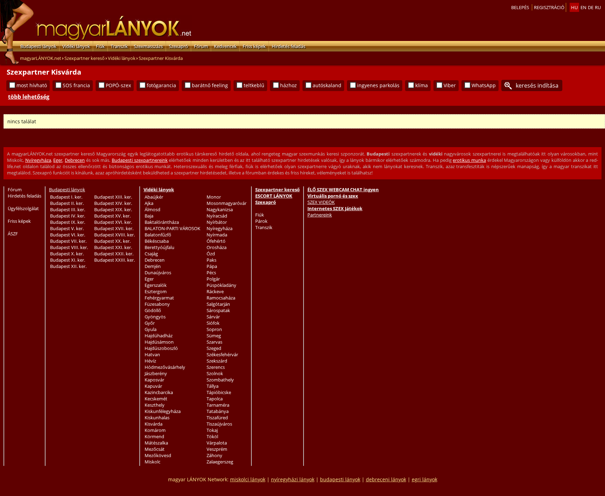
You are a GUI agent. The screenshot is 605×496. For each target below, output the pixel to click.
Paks (211, 260)
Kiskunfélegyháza (163, 411)
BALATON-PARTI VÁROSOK (172, 228)
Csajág (151, 253)
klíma (421, 85)
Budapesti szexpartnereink (140, 160)
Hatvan (152, 354)
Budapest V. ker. (67, 228)
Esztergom (156, 291)
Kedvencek (225, 46)
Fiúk (100, 46)
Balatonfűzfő (158, 235)
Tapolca (215, 398)
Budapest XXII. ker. (113, 253)
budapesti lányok (340, 479)
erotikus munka (469, 160)
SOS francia (76, 85)
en (583, 7)
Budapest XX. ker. (112, 241)
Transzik (119, 46)
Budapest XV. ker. (112, 216)
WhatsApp (484, 85)
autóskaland (327, 85)
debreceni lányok (386, 479)
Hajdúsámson (159, 342)
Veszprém (217, 449)
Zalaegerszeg (220, 462)
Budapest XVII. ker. (113, 228)
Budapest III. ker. (67, 209)
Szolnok (215, 373)
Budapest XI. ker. (67, 260)
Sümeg (214, 335)
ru (598, 7)
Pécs (211, 272)
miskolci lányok (247, 479)
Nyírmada (217, 235)
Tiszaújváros (219, 424)
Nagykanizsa (220, 209)
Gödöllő (153, 310)
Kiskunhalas (157, 417)
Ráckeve (215, 291)
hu (574, 7)
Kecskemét (156, 398)
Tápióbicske (219, 392)
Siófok (213, 323)
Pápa (212, 266)
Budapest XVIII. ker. (114, 235)
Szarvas (214, 342)
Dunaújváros (158, 272)
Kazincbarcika (159, 392)
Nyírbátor (217, 222)
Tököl (212, 436)
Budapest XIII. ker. (113, 197)
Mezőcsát (155, 449)
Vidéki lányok (76, 46)
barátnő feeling (210, 85)
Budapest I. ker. (66, 197)
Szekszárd (217, 361)
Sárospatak (218, 310)
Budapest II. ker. (67, 203)
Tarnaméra (218, 405)
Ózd (211, 253)
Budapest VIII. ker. (69, 247)
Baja (149, 216)
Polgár (213, 279)
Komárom (155, 430)
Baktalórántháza (162, 222)
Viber (450, 85)
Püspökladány (221, 285)
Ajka (149, 203)
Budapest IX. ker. (67, 222)
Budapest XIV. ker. (113, 203)
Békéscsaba (157, 241)
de (590, 7)
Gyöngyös (155, 317)
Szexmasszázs (148, 46)
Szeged (214, 348)
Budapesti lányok (38, 46)
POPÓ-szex (118, 85)
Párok (261, 221)
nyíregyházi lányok (292, 479)
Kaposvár (154, 380)
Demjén (153, 266)
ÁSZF (13, 233)
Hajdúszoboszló (161, 348)
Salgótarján (218, 304)
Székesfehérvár (222, 354)
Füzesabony (157, 304)
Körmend (154, 436)
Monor (214, 197)
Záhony (214, 455)
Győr (150, 323)
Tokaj (212, 430)
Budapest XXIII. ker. (114, 260)
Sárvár (213, 317)
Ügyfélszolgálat (23, 208)
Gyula (151, 329)
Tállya (212, 386)
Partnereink (319, 215)
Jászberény (156, 373)
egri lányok (424, 479)
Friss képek (254, 46)
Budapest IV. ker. (67, 216)
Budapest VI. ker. (67, 235)
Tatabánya (218, 411)
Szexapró (178, 46)
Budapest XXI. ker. (113, 247)
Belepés (520, 7)
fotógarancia (161, 85)
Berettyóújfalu (159, 247)
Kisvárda (153, 424)
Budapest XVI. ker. (113, 222)
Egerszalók (156, 285)
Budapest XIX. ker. (113, 209)
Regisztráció (549, 7)
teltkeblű (254, 85)
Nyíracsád (217, 216)
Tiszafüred (217, 417)
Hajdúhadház (159, 335)
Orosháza (217, 247)
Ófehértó (216, 241)
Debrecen (75, 160)
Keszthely (155, 405)
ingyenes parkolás (378, 85)
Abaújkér (154, 197)
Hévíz (150, 361)
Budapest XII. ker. (68, 266)
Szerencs (216, 367)
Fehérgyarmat (159, 298)
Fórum (201, 46)
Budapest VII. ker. (68, 241)
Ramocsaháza (221, 298)
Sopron (214, 329)
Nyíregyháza (38, 160)
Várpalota (217, 443)
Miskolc (152, 462)
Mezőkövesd (158, 455)
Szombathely (220, 380)
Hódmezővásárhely (165, 367)
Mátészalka (156, 443)
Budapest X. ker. (67, 253)
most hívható (31, 85)
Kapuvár (153, 386)
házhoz (288, 85)
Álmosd (152, 209)
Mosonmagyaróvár (226, 203)
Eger (57, 160)
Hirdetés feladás (288, 46)
